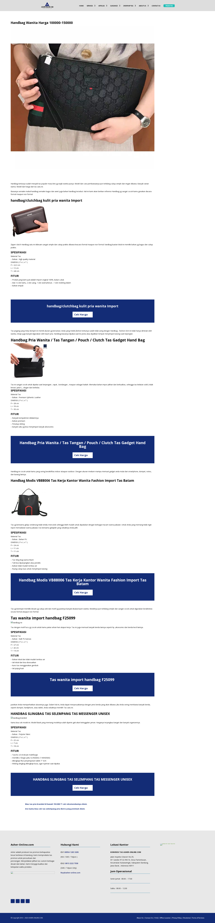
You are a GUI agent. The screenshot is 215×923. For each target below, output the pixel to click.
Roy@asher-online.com (70, 872)
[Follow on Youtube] (13, 901)
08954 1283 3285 (72, 852)
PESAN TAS (169, 6)
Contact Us (149, 918)
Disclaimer (187, 918)
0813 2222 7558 (71, 863)
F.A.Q (156, 918)
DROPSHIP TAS (128, 6)
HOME (81, 6)
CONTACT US (156, 6)
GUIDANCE (114, 6)
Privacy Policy (177, 918)
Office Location (165, 918)
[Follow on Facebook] (23, 901)
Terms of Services (198, 918)
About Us (140, 918)
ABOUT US (142, 6)
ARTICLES (101, 6)
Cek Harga (81, 314)
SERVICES (90, 6)
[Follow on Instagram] (18, 901)
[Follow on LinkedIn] (28, 901)
